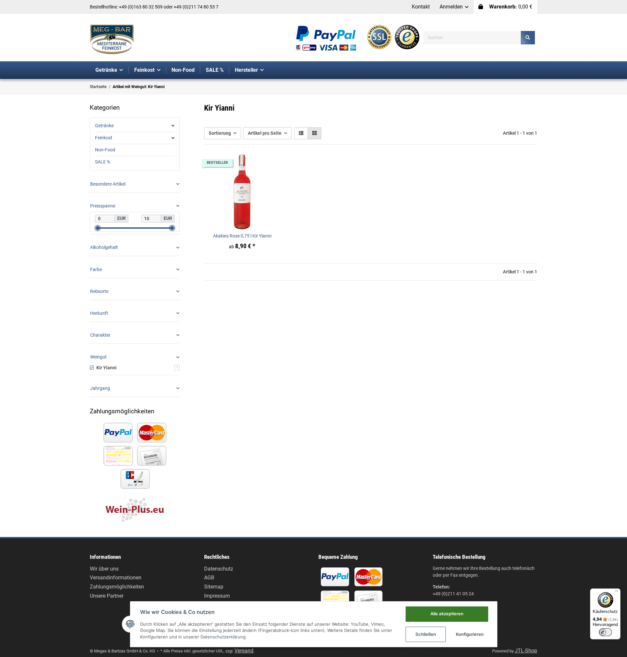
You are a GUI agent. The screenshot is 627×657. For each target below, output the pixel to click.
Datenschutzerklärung (223, 636)
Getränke (104, 125)
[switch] (605, 632)
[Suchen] (528, 37)
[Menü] (616, 592)
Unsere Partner (106, 596)
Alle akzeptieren (446, 613)
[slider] (97, 228)
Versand (243, 651)
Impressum (217, 596)
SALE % (102, 161)
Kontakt (421, 7)
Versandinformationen (115, 577)
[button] (454, 7)
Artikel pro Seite (264, 133)
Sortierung (220, 133)
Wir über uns (104, 569)
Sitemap (213, 587)
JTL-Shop (526, 651)
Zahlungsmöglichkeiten (117, 587)
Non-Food (105, 149)
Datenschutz (218, 569)
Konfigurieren (470, 634)
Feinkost (103, 137)
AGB (209, 577)
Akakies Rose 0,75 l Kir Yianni (242, 235)
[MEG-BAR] (112, 39)
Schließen (425, 634)
